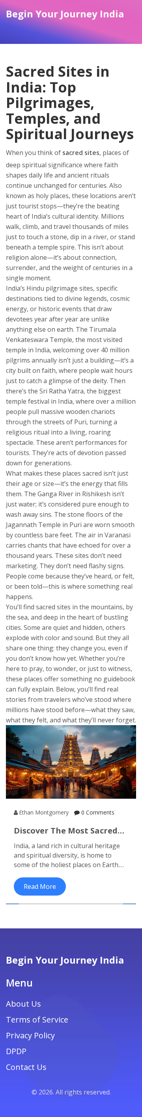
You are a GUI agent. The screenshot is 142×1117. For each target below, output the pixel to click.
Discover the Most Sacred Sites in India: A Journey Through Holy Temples (66, 830)
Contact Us (26, 1067)
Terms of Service (37, 1019)
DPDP (16, 1051)
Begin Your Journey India (65, 13)
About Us (23, 1003)
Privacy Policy (30, 1035)
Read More (40, 886)
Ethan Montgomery (44, 812)
